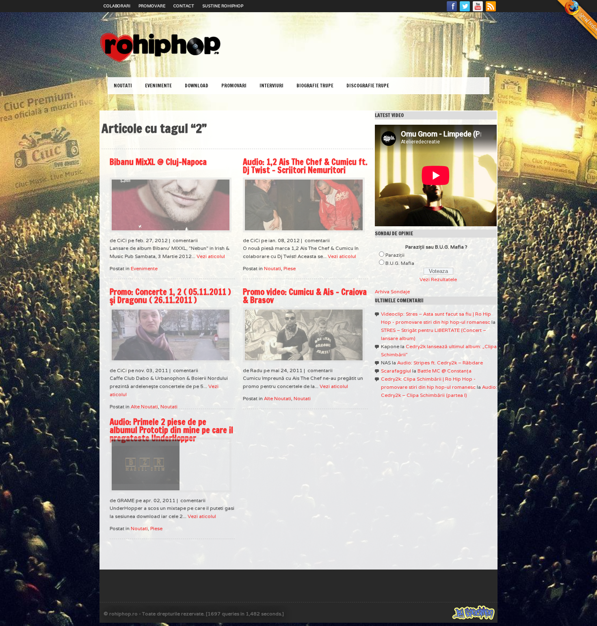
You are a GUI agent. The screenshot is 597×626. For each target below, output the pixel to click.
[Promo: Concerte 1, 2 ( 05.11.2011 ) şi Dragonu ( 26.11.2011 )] (170, 335)
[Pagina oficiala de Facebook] (452, 11)
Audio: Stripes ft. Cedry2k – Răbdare (440, 363)
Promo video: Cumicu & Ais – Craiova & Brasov (305, 296)
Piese (289, 268)
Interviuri (271, 85)
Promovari (234, 85)
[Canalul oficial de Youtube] (478, 11)
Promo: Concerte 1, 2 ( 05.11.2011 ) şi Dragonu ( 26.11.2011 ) (170, 296)
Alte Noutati (144, 406)
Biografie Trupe (314, 85)
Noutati (123, 85)
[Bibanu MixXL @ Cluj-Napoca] (170, 205)
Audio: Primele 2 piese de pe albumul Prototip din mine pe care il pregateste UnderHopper (171, 430)
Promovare (151, 6)
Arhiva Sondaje (392, 291)
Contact (183, 6)
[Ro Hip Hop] (160, 61)
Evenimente (158, 85)
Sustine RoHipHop (222, 6)
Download (196, 85)
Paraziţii (394, 255)
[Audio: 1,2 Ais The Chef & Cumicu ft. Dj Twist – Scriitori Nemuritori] (304, 205)
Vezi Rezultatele (438, 279)
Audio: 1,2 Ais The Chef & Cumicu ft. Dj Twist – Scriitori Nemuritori (305, 166)
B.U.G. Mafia (399, 263)
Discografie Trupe (367, 85)
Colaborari (117, 6)
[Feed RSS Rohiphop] (491, 11)
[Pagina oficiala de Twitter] (465, 11)
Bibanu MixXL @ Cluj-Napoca (158, 162)
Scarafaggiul (396, 371)
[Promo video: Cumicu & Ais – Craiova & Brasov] (304, 335)
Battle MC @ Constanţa (444, 371)
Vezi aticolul (211, 256)
